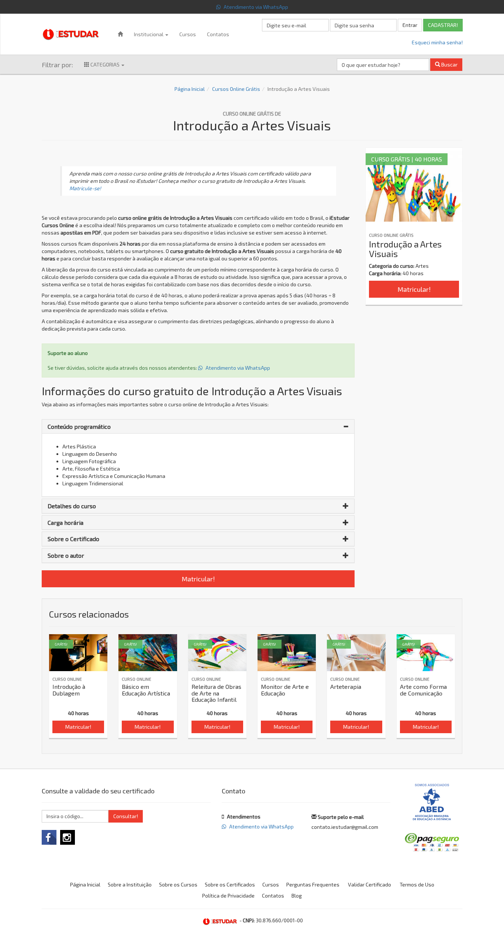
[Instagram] (67, 837)
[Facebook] (49, 837)
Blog (296, 895)
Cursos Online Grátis (236, 89)
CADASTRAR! (443, 25)
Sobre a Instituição (130, 884)
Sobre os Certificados (230, 884)
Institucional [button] (149, 34)
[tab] (198, 427)
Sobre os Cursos (178, 884)
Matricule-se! (85, 188)
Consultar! (125, 816)
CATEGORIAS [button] (105, 64)
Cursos (187, 34)
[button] (198, 426)
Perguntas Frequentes (312, 884)
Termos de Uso (417, 884)
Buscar (449, 64)
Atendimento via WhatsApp (255, 7)
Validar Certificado (369, 884)
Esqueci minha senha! (437, 42)
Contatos (218, 34)
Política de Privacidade (228, 895)
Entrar (410, 25)
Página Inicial (190, 89)
